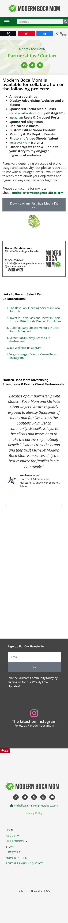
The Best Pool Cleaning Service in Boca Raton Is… (34, 309)
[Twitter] (25, 797)
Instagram (16, 117)
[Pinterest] (43, 797)
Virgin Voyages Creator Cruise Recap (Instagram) (33, 355)
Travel (11, 846)
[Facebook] (34, 797)
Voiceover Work (19, 143)
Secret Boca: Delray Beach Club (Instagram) (29, 339)
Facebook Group (35, 113)
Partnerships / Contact (24, 863)
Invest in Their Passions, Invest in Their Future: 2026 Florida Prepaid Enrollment (35, 319)
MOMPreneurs (16, 858)
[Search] (65, 21)
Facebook (16, 113)
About (10, 835)
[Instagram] (16, 797)
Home (10, 830)
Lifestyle (13, 852)
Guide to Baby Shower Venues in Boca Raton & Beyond (34, 329)
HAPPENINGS (15, 841)
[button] (7, 21)
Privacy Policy (34, 813)
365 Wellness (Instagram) (25, 348)
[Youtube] (52, 797)
